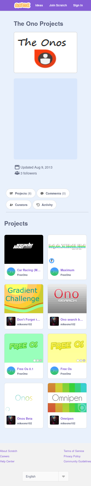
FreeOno (22, 275)
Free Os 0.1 (25, 369)
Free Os (66, 369)
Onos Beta (24, 418)
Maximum (67, 270)
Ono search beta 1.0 (72, 319)
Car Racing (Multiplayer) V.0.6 (29, 270)
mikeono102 (24, 324)
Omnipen (67, 418)
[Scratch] (22, 5)
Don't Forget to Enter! (29, 319)
